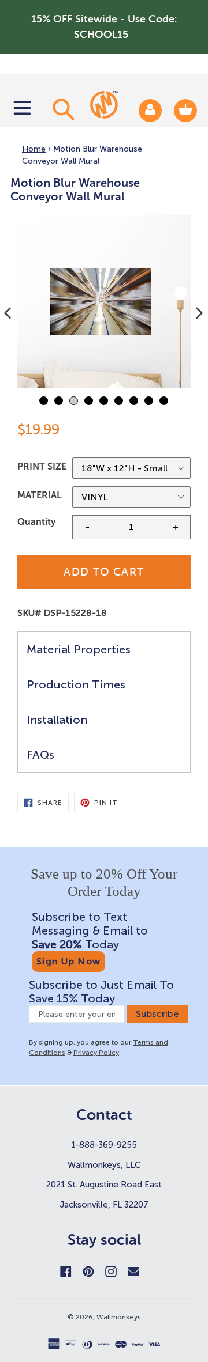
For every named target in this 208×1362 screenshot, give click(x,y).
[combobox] (62, 109)
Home (34, 149)
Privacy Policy (96, 1053)
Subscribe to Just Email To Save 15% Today (101, 991)
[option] (104, 301)
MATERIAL (39, 495)
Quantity (36, 521)
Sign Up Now (68, 961)
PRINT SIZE (41, 466)
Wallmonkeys (118, 1317)
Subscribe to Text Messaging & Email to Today (90, 930)
